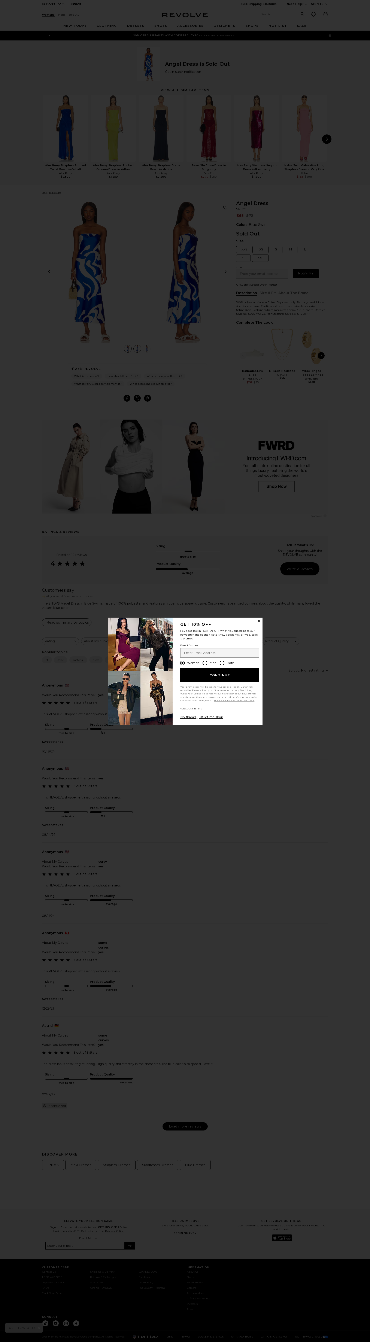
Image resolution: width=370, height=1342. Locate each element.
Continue (220, 675)
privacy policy (249, 697)
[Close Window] (259, 621)
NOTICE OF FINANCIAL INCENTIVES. (234, 700)
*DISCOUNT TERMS (191, 708)
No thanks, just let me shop (201, 717)
